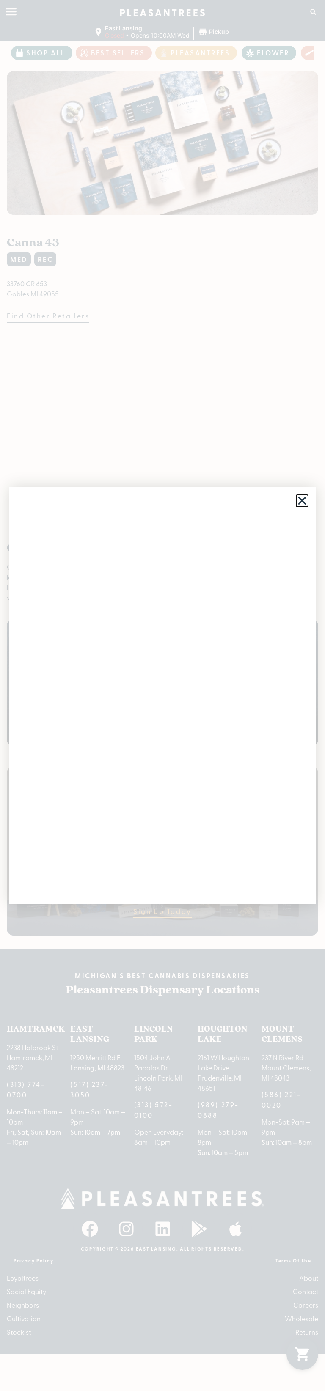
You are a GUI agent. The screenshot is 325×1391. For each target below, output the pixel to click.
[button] (302, 500)
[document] (162, 695)
